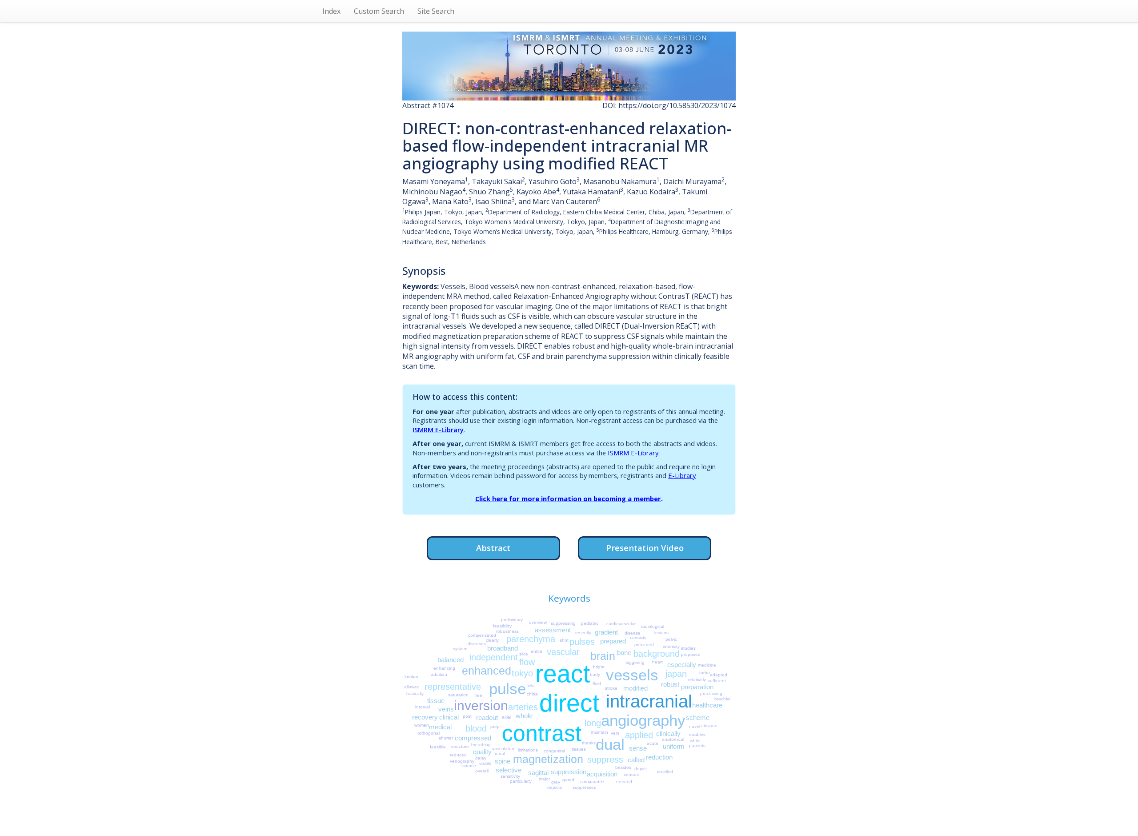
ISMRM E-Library (438, 429)
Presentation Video (645, 547)
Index (331, 11)
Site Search (435, 11)
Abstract (493, 547)
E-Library (682, 475)
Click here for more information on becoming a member (568, 498)
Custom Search (379, 11)
